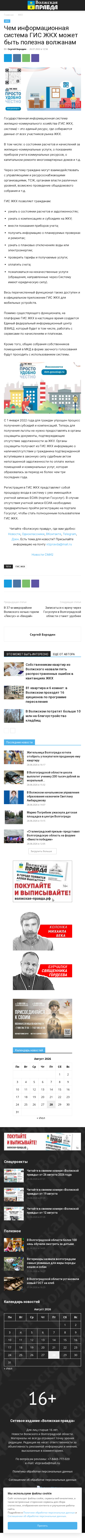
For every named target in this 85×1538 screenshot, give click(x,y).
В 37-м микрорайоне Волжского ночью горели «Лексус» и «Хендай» (21, 612)
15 (59, 1089)
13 (42, 1089)
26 (34, 1104)
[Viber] (35, 58)
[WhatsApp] (26, 58)
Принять (42, 1525)
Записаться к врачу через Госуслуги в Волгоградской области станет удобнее (62, 612)
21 (51, 1097)
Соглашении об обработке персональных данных (42, 1480)
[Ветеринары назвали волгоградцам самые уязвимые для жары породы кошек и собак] (14, 1264)
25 (25, 1104)
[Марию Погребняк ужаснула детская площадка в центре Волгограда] (14, 817)
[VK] (17, 58)
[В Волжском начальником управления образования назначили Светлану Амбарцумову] (14, 797)
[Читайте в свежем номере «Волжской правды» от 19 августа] (14, 1194)
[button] (6, 5)
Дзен (15, 539)
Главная (9, 14)
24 (17, 1104)
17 (17, 1097)
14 (51, 1089)
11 (25, 1089)
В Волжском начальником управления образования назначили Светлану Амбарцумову (53, 796)
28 (51, 1104)
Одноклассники (33, 534)
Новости (14, 534)
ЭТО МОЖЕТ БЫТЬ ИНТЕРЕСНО (27, 654)
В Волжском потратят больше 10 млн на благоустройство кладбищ (53, 715)
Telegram (69, 534)
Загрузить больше (41, 851)
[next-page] (12, 730)
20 (42, 1097)
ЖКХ (20, 14)
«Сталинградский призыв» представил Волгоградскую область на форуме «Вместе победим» (53, 835)
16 (68, 1089)
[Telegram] (8, 58)
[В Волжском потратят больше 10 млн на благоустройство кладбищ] (14, 716)
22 (59, 1097)
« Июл (41, 1118)
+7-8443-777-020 (59, 1459)
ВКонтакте (53, 534)
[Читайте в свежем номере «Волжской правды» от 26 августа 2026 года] (14, 1175)
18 (25, 1097)
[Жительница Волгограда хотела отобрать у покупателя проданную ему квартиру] (14, 757)
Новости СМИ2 (42, 554)
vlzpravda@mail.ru (59, 544)
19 (34, 1097)
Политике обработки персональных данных (49, 1512)
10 (17, 1089)
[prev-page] (6, 730)
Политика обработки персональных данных (43, 1471)
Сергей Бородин (17, 49)
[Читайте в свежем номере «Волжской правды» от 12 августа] (14, 1213)
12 (34, 1089)
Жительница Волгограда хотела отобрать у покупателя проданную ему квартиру (53, 756)
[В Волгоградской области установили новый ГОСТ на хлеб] (14, 1284)
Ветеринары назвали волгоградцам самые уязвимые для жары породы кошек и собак (51, 1262)
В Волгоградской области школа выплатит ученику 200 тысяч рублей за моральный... (53, 776)
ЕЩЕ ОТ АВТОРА (64, 654)
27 (42, 1104)
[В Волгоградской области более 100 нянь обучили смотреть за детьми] (14, 1245)
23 (68, 1097)
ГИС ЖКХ (20, 566)
